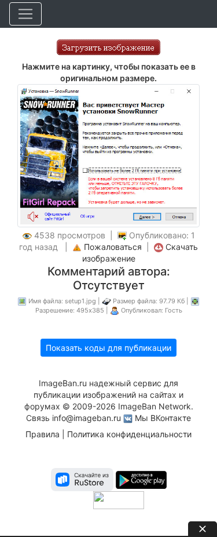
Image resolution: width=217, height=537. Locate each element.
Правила (42, 434)
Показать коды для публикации (108, 348)
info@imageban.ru (86, 418)
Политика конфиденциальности (129, 434)
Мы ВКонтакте (163, 418)
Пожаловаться (113, 247)
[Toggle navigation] (25, 14)
